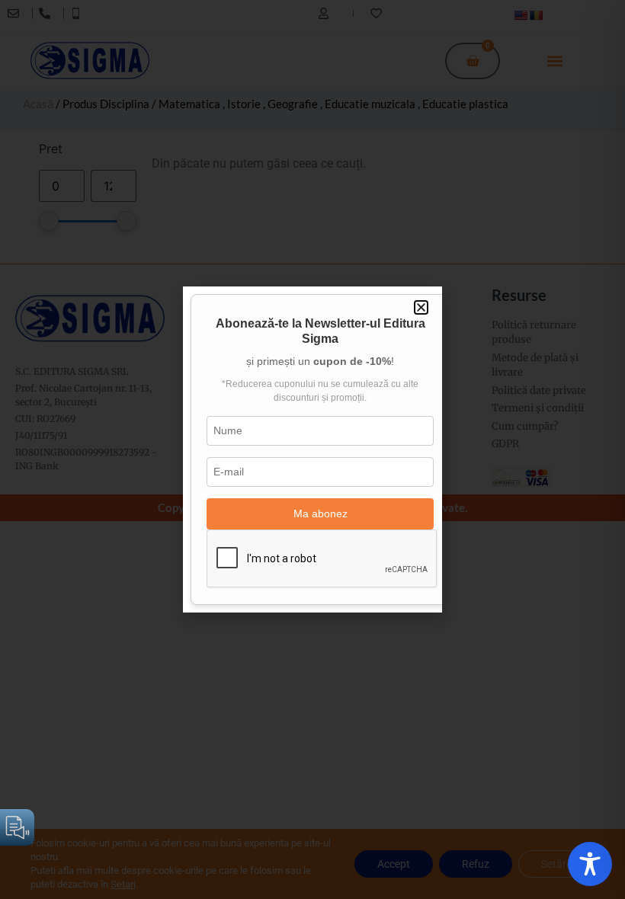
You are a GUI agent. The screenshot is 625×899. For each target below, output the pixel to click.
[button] (421, 307)
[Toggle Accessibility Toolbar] (590, 864)
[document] (312, 449)
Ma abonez (320, 513)
